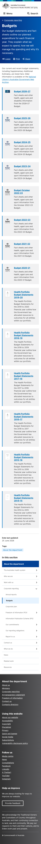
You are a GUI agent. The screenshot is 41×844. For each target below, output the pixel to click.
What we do (8, 649)
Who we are (8, 576)
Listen (7, 59)
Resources (8, 667)
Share (27, 59)
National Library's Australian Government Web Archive (19, 79)
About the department (12, 550)
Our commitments (12, 624)
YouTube (5, 775)
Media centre (7, 756)
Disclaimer (6, 727)
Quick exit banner (9, 733)
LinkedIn (5, 769)
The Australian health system (14, 570)
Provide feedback (12, 803)
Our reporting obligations (15, 630)
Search (34, 13)
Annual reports (11, 594)
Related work (9, 661)
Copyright (6, 724)
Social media (7, 737)
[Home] (20, 5)
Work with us (8, 582)
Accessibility (7, 721)
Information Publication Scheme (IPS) (19, 618)
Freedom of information (12, 698)
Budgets (9, 600)
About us (6, 685)
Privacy (5, 730)
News (6, 655)
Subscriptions (8, 740)
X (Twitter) (6, 772)
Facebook (6, 766)
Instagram (6, 779)
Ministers (6, 688)
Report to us (10, 637)
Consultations (8, 763)
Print (18, 59)
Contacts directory (10, 704)
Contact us (8, 643)
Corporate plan (11, 606)
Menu (9, 13)
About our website (10, 717)
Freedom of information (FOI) (16, 612)
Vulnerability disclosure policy (15, 743)
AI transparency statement (13, 695)
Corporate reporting (13, 20)
